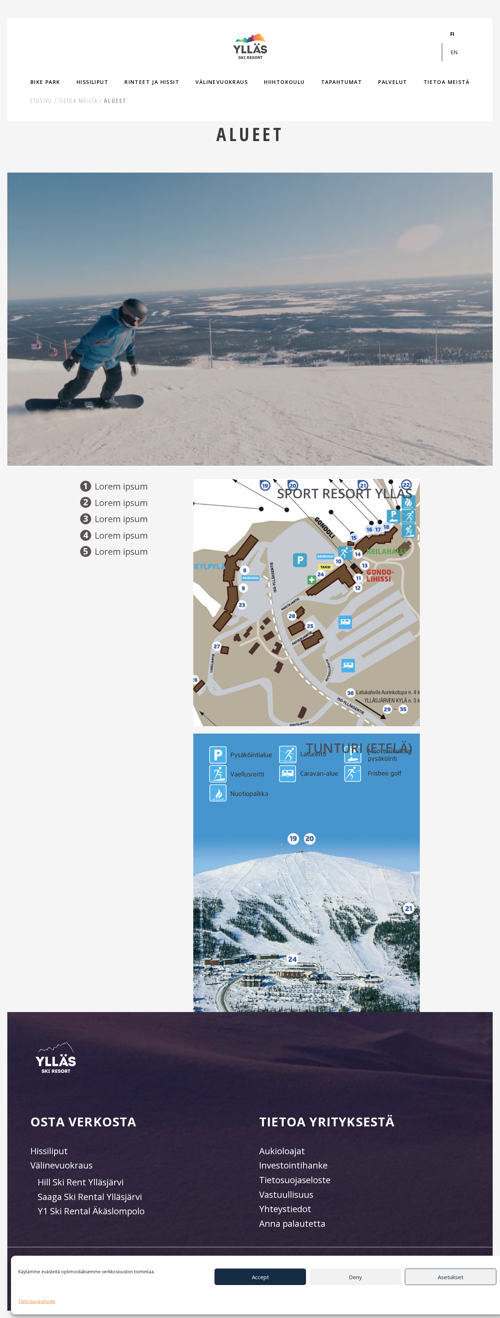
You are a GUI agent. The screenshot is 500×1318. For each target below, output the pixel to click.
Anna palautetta (292, 1223)
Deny (355, 1277)
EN (454, 52)
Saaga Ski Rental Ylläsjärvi (90, 1196)
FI (452, 33)
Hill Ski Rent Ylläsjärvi (81, 1182)
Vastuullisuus (286, 1194)
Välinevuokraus (61, 1165)
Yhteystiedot (285, 1209)
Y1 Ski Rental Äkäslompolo (91, 1211)
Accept (260, 1277)
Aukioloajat (282, 1151)
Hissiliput (49, 1151)
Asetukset (450, 1277)
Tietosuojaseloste (36, 1301)
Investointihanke (293, 1165)
